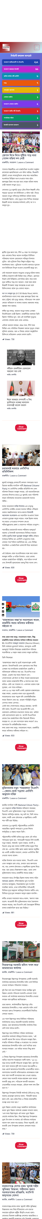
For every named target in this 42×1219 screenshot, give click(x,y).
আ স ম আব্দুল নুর (8, 293)
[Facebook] (3, 604)
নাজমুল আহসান (19, 643)
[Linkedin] (3, 615)
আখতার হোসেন (8, 881)
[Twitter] (3, 607)
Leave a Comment (26, 162)
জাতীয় (9, 375)
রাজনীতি (5, 162)
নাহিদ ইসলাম (19, 506)
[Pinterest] (3, 611)
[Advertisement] (21, 21)
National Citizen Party (28, 805)
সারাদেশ (13, 162)
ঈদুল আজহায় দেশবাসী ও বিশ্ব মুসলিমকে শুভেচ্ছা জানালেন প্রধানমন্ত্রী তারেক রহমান (19, 402)
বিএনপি (36, 172)
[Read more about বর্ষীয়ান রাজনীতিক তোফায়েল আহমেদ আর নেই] (21, 357)
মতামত (5, 630)
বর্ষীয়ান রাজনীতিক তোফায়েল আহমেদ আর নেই (18, 370)
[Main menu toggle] (36, 47)
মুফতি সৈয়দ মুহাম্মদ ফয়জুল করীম (20, 536)
